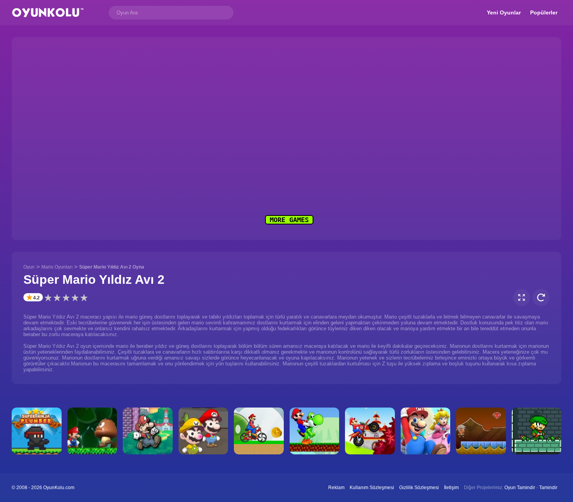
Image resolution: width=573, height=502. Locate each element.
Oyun (29, 267)
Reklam (336, 487)
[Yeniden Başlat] (541, 297)
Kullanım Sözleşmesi (372, 487)
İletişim (451, 487)
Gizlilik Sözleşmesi (419, 487)
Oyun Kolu (48, 13)
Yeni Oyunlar (504, 12)
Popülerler (543, 12)
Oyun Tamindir (519, 487)
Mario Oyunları (57, 267)
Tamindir (548, 487)
